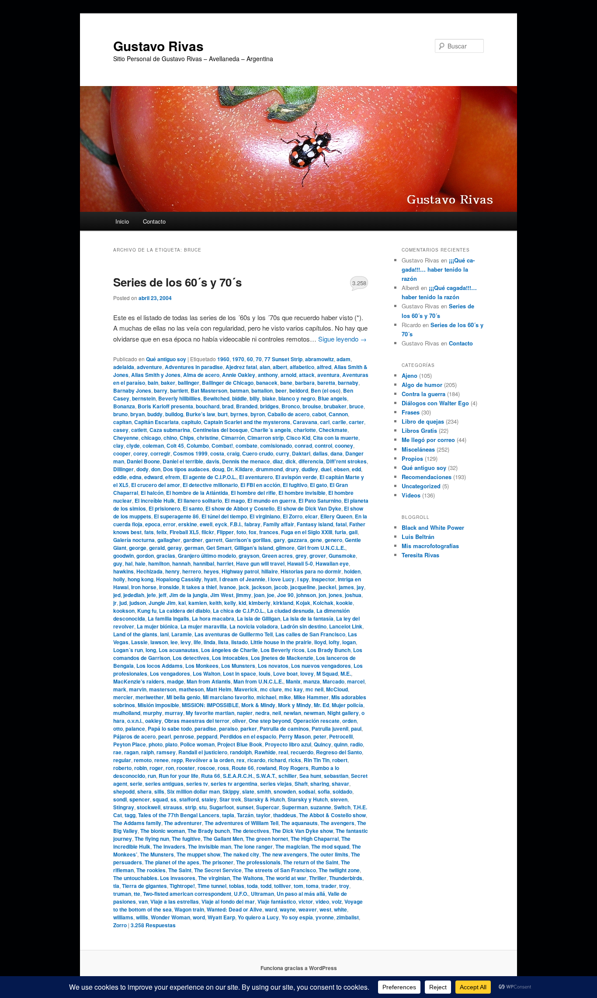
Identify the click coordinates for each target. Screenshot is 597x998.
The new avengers (284, 854)
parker (248, 728)
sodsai (306, 791)
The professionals (258, 862)
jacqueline (303, 587)
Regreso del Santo (339, 752)
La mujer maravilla (203, 626)
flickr (207, 532)
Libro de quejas (423, 421)
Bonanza (124, 406)
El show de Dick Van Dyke (309, 508)
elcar (311, 516)
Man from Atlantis (209, 681)
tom (298, 886)
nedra (262, 713)
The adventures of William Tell (241, 823)
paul (356, 728)
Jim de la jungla (188, 595)
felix (161, 532)
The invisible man (209, 846)
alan (265, 367)
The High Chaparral (315, 839)
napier (245, 713)
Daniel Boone (143, 461)
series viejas (276, 783)
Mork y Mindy (294, 705)
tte (137, 894)
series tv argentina (234, 783)
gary (279, 540)
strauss (172, 807)
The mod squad (330, 846)
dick (290, 461)
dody (142, 469)
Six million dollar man (193, 791)
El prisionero (164, 508)
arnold (288, 375)
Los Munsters (238, 666)
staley (209, 799)
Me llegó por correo (428, 439)
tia (116, 886)
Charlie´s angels (270, 430)
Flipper (225, 532)
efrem (172, 477)
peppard (207, 736)
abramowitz (319, 359)
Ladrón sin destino (303, 626)
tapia (228, 815)
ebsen (341, 469)
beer (281, 390)
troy (344, 886)
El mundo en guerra (271, 500)
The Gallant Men (223, 839)
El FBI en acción (260, 485)
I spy (303, 579)
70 (259, 359)
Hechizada (149, 571)
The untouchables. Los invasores (154, 878)
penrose (184, 736)
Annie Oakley (238, 375)
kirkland (283, 603)
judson (137, 603)
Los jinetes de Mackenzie (282, 658)
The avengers (337, 823)
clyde (133, 445)
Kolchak (323, 603)
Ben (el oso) (325, 390)
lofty (334, 642)
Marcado (333, 681)
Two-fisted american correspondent (187, 894)
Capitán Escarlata (156, 422)
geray (174, 548)
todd (265, 886)
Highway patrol (240, 571)
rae (117, 752)
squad (160, 799)
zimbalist (348, 917)
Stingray (123, 807)
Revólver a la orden (209, 760)
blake (269, 398)
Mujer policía (347, 705)
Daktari (301, 453)
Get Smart (219, 548)
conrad (303, 445)
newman (314, 713)
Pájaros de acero (134, 736)
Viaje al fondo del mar (228, 901)
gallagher (168, 540)
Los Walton (206, 673)
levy (185, 642)
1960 (223, 359)
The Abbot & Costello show (332, 815)
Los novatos (273, 666)
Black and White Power (433, 527)
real (283, 752)
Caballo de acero (288, 414)
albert (280, 367)
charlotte (305, 430)
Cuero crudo (257, 453)
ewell (206, 524)
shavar (340, 783)
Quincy (322, 744)
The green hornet (267, 839)
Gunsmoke (342, 555)
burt (223, 414)
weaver (307, 909)
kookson (124, 611)
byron (257, 414)
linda (209, 642)
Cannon (338, 414)
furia (340, 532)
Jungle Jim (162, 603)
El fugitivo (295, 485)
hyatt (210, 579)
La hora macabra (213, 618)
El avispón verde (296, 477)
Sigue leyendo (342, 338)
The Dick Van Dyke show (302, 831)
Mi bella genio (183, 697)
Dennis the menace (246, 461)
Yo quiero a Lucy (258, 917)
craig (233, 453)
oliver (239, 721)
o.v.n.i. (134, 721)
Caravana (305, 422)
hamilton (159, 563)
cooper (122, 453)
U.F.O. (241, 894)
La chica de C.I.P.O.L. (238, 611)
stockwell (148, 807)
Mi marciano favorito (228, 697)
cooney (344, 445)
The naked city (241, 854)
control (323, 445)
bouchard (207, 406)
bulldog (174, 414)
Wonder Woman (170, 917)
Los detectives (191, 658)
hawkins (123, 571)
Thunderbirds (345, 878)
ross (223, 768)
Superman (295, 807)
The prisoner (217, 862)
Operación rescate (316, 721)
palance (135, 728)
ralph (147, 752)
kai (182, 603)
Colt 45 (175, 445)
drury (292, 469)
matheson (191, 689)
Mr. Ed (321, 705)
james (346, 587)
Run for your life (178, 776)
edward (153, 477)
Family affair (278, 524)
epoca (152, 524)
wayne (288, 909)
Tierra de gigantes (144, 886)
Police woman (197, 744)
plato (171, 744)
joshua (353, 595)
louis (265, 673)
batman (239, 390)
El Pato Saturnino (319, 500)
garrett (213, 540)
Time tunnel (212, 886)
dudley (310, 469)
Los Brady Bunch (329, 650)
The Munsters (157, 854)
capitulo (191, 422)
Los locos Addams (159, 666)
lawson (159, 642)
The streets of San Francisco (280, 870)
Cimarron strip (265, 438)
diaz (278, 461)
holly (119, 579)
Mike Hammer (311, 697)
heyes (211, 571)
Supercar (267, 807)
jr (115, 603)
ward (271, 909)
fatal (341, 524)
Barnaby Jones (132, 390)
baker (168, 383)
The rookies (151, 870)
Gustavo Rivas (158, 45)
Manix (293, 681)
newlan (292, 713)
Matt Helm (219, 689)
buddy (155, 414)
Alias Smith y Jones (155, 375)
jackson (261, 587)
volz (337, 901)
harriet (225, 563)
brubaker (335, 406)
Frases (411, 412)
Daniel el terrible (183, 461)
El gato (318, 485)
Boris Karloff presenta (165, 406)
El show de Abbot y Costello (239, 508)
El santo (193, 508)
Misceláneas (418, 449)
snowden (285, 791)
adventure (149, 367)
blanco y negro (296, 398)
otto (118, 728)
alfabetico (302, 367)
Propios (412, 458)
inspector (323, 579)
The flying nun (152, 839)
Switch (342, 807)
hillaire (269, 571)
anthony (268, 375)
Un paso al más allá (301, 894)
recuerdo (302, 752)
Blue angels (332, 398)
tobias (236, 886)
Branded (246, 406)
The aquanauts (299, 823)
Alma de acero (201, 375)
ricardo (256, 760)
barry (160, 390)
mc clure (271, 689)
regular (122, 760)
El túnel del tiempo (224, 516)
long (151, 650)
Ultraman (262, 894)
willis (142, 917)
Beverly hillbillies (179, 398)
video (322, 901)
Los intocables (230, 658)
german (194, 548)
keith (215, 603)
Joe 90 (285, 595)
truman (122, 894)
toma (312, 886)
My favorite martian (210, 713)
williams (123, 917)
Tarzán (245, 815)
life (197, 642)
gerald (157, 548)
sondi (120, 799)
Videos (411, 495)
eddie (120, 477)
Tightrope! (182, 886)
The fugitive (186, 839)
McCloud (337, 689)
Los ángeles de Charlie (229, 650)
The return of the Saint (310, 862)
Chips (187, 438)
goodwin (123, 555)
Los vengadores (170, 673)
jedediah (133, 595)
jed (117, 595)
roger (156, 768)
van (143, 901)
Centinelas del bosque (220, 430)
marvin (137, 689)
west (325, 909)
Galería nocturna (134, 540)
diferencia (310, 461)
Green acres (277, 555)
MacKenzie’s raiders (138, 681)
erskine (187, 524)
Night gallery (343, 713)
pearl (164, 736)
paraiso (228, 728)
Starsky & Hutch (264, 799)
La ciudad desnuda (290, 611)
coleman (153, 445)
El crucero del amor (155, 485)
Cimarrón (233, 438)
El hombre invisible (302, 493)
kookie (344, 603)
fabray (252, 524)
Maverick (245, 689)
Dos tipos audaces (186, 469)
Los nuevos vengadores (321, 666)
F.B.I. (236, 524)
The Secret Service (218, 870)
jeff (163, 595)
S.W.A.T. (266, 776)
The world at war (286, 878)
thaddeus (284, 815)
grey (301, 555)
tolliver (282, 886)
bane (286, 383)
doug (218, 469)
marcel (355, 681)
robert (339, 760)
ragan (131, 752)
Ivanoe (227, 587)
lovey (307, 673)
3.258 (359, 283)
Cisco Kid (298, 438)
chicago (151, 438)
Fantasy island (315, 524)
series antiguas (164, 783)
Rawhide (265, 752)
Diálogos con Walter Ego (435, 403)
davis (212, 461)
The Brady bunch (208, 831)
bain (153, 383)
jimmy (243, 595)
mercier (123, 697)
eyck (221, 524)
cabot (319, 414)
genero (333, 540)
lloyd (320, 642)
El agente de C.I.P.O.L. (209, 477)
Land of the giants (135, 634)
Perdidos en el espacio (248, 736)
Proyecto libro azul (288, 744)
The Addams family (137, 823)
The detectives (251, 831)
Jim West (221, 595)
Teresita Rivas (420, 555)
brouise (311, 406)
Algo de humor (422, 384)
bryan (137, 414)
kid (242, 603)
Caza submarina (169, 430)
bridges (269, 406)
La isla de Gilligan (258, 618)
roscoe (206, 768)
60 (250, 359)
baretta (326, 383)
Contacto (154, 221)
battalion (262, 390)
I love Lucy (281, 579)
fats (149, 532)
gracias (165, 555)
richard (277, 760)
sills (159, 791)
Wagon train (189, 909)
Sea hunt (310, 776)
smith (264, 791)
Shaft (301, 783)
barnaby (348, 383)
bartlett (179, 390)
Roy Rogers (294, 768)
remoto (143, 760)
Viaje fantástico (276, 901)
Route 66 (243, 768)
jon (322, 595)
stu (203, 807)
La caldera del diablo (184, 611)
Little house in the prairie (281, 642)
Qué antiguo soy (166, 359)
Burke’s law (200, 414)
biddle (239, 398)
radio (356, 744)
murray (174, 713)
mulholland (126, 713)
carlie (339, 422)
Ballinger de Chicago (227, 383)
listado (239, 642)
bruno (120, 414)
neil (276, 713)
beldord (298, 390)
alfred (324, 367)
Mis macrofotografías (430, 546)
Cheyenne (126, 438)
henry (172, 571)
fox (253, 532)
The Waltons (248, 878)
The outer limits (329, 854)
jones (335, 595)
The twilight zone (339, 870)
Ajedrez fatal (241, 367)
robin (140, 768)
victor (305, 901)
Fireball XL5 (184, 532)
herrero (191, 571)
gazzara (297, 540)
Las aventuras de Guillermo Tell (233, 634)
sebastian (336, 776)
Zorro (120, 925)
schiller (287, 776)
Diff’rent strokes (346, 461)
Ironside (169, 587)
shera (144, 791)
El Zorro (292, 516)
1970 (238, 359)
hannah (181, 563)
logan (349, 642)
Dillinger (123, 469)
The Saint (179, 870)
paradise (205, 728)
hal (128, 563)
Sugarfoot (221, 807)
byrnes (239, 414)
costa (217, 453)
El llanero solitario (199, 500)
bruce (356, 406)
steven (338, 799)
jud (123, 603)
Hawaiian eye (332, 563)
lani (164, 634)
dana (336, 453)
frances (268, 532)
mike (285, 697)
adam (344, 359)
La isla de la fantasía (308, 618)
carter (356, 422)
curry (282, 453)
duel (326, 469)
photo (156, 744)
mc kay (294, 689)
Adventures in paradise (194, 367)
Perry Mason (295, 736)
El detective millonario (210, 485)
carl (325, 422)
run (152, 776)
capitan (122, 422)
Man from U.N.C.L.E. (258, 681)
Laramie (181, 634)
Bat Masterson (209, 390)
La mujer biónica (157, 626)
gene (316, 540)
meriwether (149, 697)
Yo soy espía (297, 917)
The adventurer (183, 823)
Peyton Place (129, 744)
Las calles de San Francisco (310, 634)
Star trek (230, 799)
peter (319, 736)
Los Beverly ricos (282, 650)
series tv (197, 783)
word (199, 917)
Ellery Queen (336, 516)
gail (353, 532)
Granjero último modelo (207, 555)
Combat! (222, 445)
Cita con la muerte (335, 438)
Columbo (198, 445)
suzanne (320, 807)
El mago (235, 500)
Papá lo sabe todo (170, 728)
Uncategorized (421, 486)
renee (161, 760)
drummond (269, 469)
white (340, 909)
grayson (249, 555)
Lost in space (239, 673)
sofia (324, 791)
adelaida (123, 367)
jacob (281, 587)
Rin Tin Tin (317, 760)
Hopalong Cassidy (178, 579)
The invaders (169, 846)
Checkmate (333, 430)
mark (119, 689)
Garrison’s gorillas (248, 540)
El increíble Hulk (155, 500)
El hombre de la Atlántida (197, 493)
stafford (189, 799)
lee (174, 642)
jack (244, 587)
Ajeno (409, 375)
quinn (340, 744)
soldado (342, 791)
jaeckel (327, 587)
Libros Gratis (419, 430)
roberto (122, 768)
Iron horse (143, 587)
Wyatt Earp (221, 917)
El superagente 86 (176, 516)
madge (175, 681)
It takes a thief (199, 587)
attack (307, 375)
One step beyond (270, 721)
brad (227, 406)
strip (190, 807)
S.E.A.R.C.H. (238, 776)
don (155, 469)
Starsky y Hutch (308, 799)
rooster (186, 768)
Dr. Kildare (240, 469)
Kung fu (146, 611)
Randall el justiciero (202, 752)
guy (117, 563)
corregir (160, 453)
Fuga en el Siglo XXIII (306, 532)
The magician (292, 846)
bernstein (144, 398)
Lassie (139, 642)
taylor (263, 815)
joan (259, 595)
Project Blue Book (239, 744)
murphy (152, 713)
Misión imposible (158, 705)
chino (170, 438)
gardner (193, 540)
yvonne (325, 917)
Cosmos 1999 (190, 453)
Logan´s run (128, 650)
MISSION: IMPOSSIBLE (210, 705)
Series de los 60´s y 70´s (177, 282)
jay (360, 587)
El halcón (152, 493)
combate (246, 445)
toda (252, 886)
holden (352, 571)
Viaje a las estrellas (174, 901)
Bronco (290, 406)
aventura (328, 375)
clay (118, 445)
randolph (241, 752)
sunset (244, 807)
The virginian (214, 878)
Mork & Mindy (258, 705)
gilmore (285, 548)
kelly (230, 603)
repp (177, 760)
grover (317, 555)
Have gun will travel (260, 563)
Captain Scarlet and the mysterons (247, 422)
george (137, 548)
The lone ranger (253, 846)
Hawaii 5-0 (300, 563)
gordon (145, 555)
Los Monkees (202, 666)
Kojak (303, 603)
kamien (197, 603)
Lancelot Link (345, 626)
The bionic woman (162, 831)
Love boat (285, 673)
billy (255, 398)
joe (270, 595)
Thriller (317, 878)
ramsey (166, 752)
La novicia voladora (253, 626)
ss (173, 799)
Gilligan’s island (253, 548)
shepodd (124, 791)
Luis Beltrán (418, 536)
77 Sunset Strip (283, 359)
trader (329, 886)
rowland (266, 768)
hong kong (140, 579)
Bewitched (216, 398)
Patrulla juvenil (330, 728)
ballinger (188, 383)
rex (240, 760)
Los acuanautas (178, 650)
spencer (139, 799)
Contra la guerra (423, 394)
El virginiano (265, 516)
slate (248, 791)
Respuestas (153, 925)
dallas (320, 453)
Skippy (230, 791)
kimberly (260, 603)
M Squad (327, 673)
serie (136, 783)
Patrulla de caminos (284, 728)
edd (356, 469)
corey (140, 453)
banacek (267, 383)
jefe (151, 595)
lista (223, 642)
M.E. (345, 673)
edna (135, 477)
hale (140, 563)
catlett (139, 430)
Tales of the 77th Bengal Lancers (178, 815)
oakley (153, 721)
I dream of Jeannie (242, 579)
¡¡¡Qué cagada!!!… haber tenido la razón (438, 269)
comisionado (276, 445)
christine (208, 438)
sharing (319, 783)
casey (120, 430)
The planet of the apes (172, 862)
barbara (305, 383)
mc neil (314, 689)
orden (349, 721)
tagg (130, 815)
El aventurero (256, 477)
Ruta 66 (210, 776)
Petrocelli (341, 736)
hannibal (203, 563)
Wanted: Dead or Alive (234, 909)
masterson (162, 689)
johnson (306, 595)
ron (170, 768)
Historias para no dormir (311, 571)
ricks (294, 760)
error (169, 524)
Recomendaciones (426, 477)
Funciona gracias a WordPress (298, 968)
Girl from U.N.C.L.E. (321, 548)
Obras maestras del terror (196, 721)
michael (266, 697)
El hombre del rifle (253, 493)
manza (311, 681)
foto (241, 532)
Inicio (122, 221)
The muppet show (198, 854)
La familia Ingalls (168, 618)
